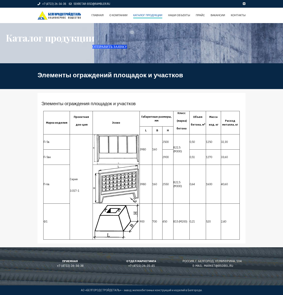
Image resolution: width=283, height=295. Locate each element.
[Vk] (244, 4)
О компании (118, 15)
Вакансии (218, 15)
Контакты (238, 15)
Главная (97, 15)
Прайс (200, 15)
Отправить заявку (109, 47)
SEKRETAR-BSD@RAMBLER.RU (92, 4)
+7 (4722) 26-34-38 (54, 4)
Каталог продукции (147, 15)
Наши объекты (179, 15)
